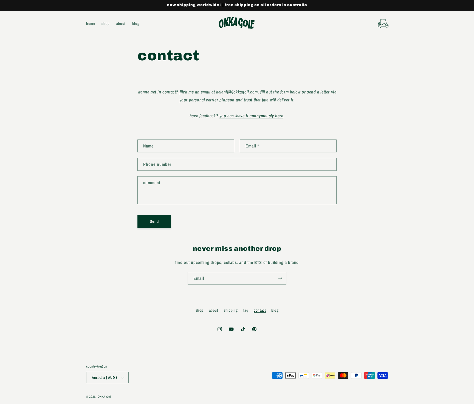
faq (246, 310)
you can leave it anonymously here (251, 116)
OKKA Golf (105, 397)
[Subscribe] (280, 278)
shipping (231, 310)
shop (200, 310)
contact (260, 310)
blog (274, 310)
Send (154, 221)
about (213, 310)
